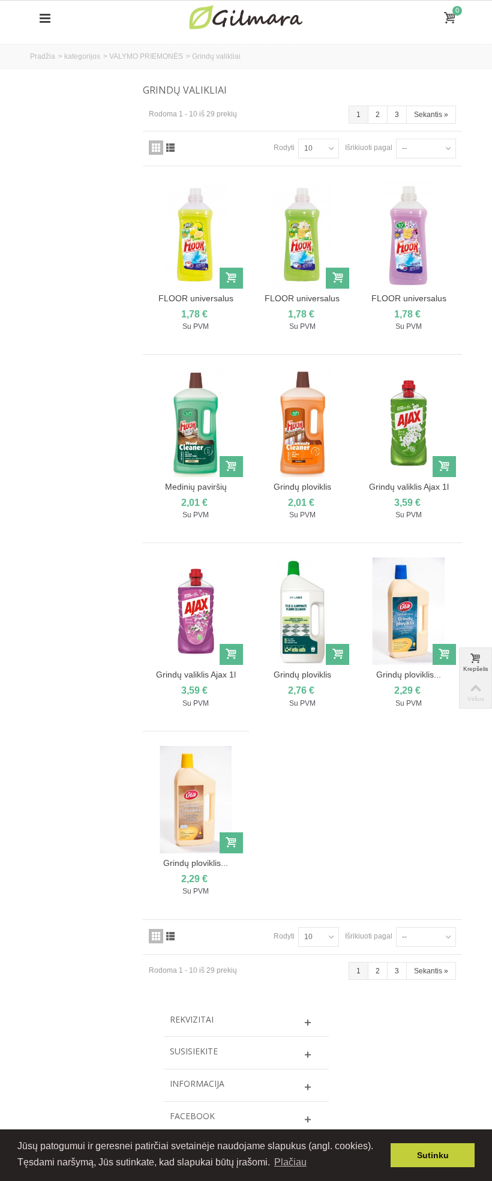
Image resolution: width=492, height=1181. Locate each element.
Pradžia (42, 56)
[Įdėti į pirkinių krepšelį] (231, 278)
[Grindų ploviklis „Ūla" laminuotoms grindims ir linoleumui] (196, 799)
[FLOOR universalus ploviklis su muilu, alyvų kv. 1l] (408, 234)
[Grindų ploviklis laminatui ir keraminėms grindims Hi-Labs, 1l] (302, 611)
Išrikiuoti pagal (368, 147)
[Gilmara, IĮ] (246, 18)
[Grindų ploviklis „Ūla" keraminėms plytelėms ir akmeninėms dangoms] (408, 611)
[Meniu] (45, 18)
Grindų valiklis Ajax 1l (409, 486)
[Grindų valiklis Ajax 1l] (408, 422)
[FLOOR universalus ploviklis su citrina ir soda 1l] (196, 234)
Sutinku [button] (433, 1155)
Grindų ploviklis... (408, 674)
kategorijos (82, 56)
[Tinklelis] (156, 147)
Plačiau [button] (290, 1162)
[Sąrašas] (170, 147)
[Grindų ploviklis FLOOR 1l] (302, 422)
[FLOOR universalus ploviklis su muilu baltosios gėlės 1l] (302, 234)
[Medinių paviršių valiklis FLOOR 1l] (196, 422)
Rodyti (284, 147)
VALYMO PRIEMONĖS (146, 56)
